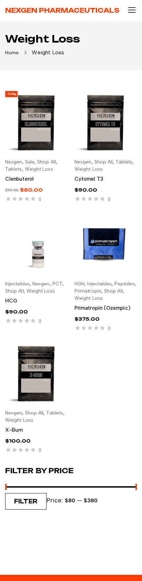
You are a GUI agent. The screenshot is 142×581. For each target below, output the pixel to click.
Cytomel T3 (88, 179)
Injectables (17, 284)
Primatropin (87, 291)
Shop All (46, 162)
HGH (79, 284)
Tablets (13, 169)
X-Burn (14, 430)
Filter (26, 501)
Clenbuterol (19, 179)
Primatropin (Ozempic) (102, 308)
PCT (57, 284)
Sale (29, 162)
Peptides (124, 284)
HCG (11, 301)
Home (12, 53)
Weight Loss (39, 169)
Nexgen (13, 162)
